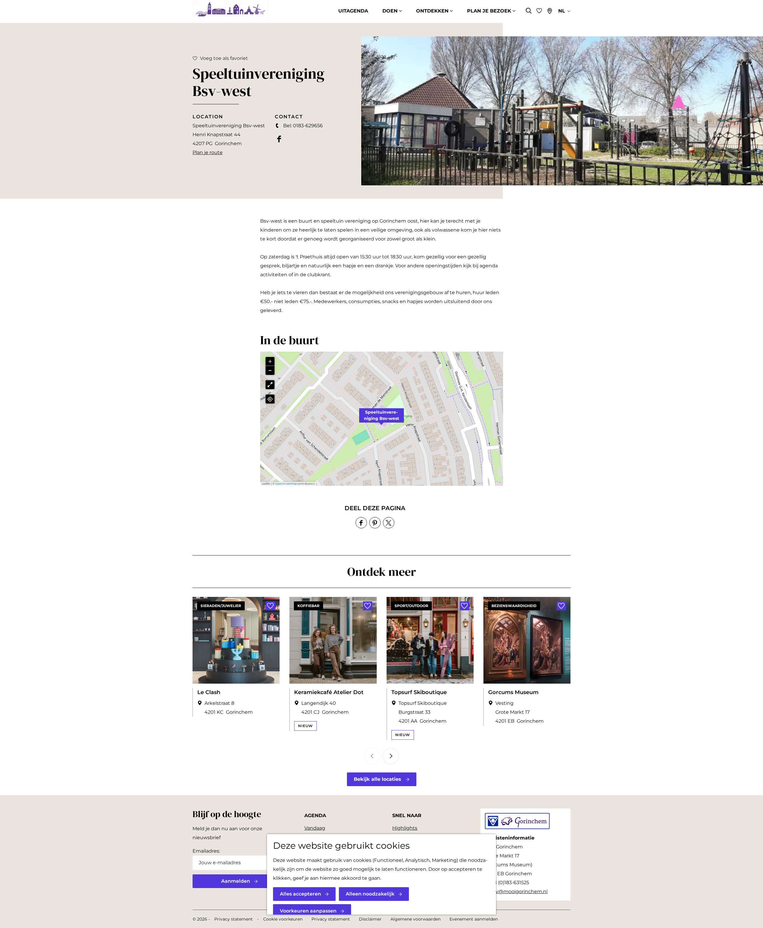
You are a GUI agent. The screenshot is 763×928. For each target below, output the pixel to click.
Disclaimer (370, 919)
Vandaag (314, 828)
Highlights (404, 828)
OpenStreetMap (286, 483)
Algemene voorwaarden (415, 919)
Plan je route (208, 152)
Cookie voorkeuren (283, 919)
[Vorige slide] (372, 756)
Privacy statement (233, 919)
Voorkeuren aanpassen (308, 911)
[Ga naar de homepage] (231, 11)
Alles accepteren (300, 894)
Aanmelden (235, 881)
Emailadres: (206, 851)
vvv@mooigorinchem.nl (519, 891)
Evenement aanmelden (473, 919)
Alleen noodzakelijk (370, 894)
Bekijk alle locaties (377, 779)
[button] (381, 418)
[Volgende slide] (390, 756)
